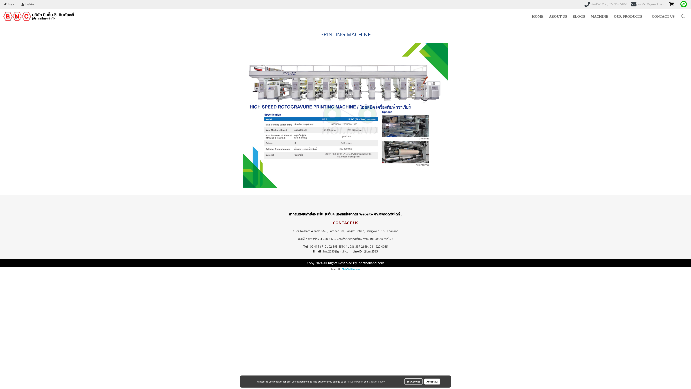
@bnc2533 (371, 251)
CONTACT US (663, 16)
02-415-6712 (318, 247)
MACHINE (599, 16)
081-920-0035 (379, 247)
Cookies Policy (377, 381)
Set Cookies (413, 381)
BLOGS (579, 16)
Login (11, 4)
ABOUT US (558, 16)
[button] (683, 16)
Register (29, 4)
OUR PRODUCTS (628, 16)
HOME (537, 16)
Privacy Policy (355, 381)
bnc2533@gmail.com (337, 251)
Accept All (432, 381)
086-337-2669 (359, 247)
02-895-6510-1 (338, 247)
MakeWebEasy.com (351, 269)
